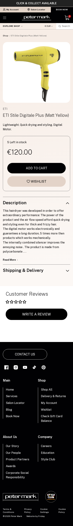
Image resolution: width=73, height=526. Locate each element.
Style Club (48, 459)
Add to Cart (36, 168)
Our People (13, 452)
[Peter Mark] (36, 17)
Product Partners (17, 459)
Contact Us (25, 354)
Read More (9, 259)
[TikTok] (34, 367)
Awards (11, 466)
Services (11, 396)
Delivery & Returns (53, 396)
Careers (46, 446)
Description (14, 202)
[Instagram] (16, 367)
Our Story (12, 446)
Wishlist (38, 181)
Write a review (36, 314)
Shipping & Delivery (23, 270)
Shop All (46, 389)
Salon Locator (38, 9)
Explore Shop (11, 26)
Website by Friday (35, 516)
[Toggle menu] (4, 17)
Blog (9, 409)
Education (47, 452)
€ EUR (48, 26)
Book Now (62, 9)
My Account (12, 9)
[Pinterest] (43, 367)
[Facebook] (6, 367)
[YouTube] (25, 367)
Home (10, 389)
